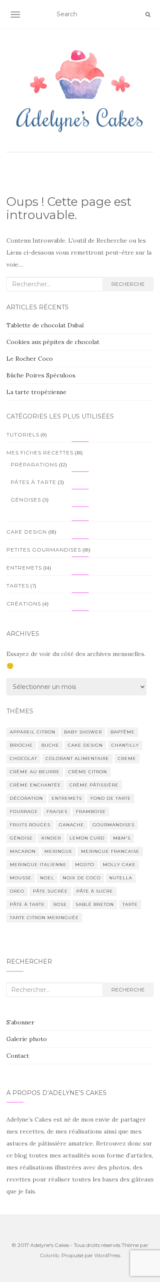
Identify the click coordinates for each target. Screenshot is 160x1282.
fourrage (24, 811)
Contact (17, 1055)
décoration (26, 798)
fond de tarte (110, 798)
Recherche (128, 284)
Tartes (17, 585)
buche (50, 745)
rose (60, 904)
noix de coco (82, 878)
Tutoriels (22, 434)
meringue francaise (110, 851)
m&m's (122, 838)
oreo (17, 891)
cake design (85, 745)
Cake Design (26, 531)
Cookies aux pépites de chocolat (52, 342)
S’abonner (20, 1022)
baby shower (83, 732)
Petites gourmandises (43, 549)
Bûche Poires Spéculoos (41, 375)
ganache (71, 825)
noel (47, 878)
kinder (51, 838)
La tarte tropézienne (36, 392)
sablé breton (95, 904)
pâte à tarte (27, 904)
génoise (21, 838)
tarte (130, 904)
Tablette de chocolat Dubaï (45, 325)
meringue (58, 851)
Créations (23, 603)
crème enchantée (35, 785)
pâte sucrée (50, 891)
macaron (23, 851)
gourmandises (113, 825)
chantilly (125, 745)
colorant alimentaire (77, 758)
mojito (84, 864)
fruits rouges (30, 825)
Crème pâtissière (94, 785)
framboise (91, 811)
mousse (21, 878)
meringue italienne (38, 864)
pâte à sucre (94, 891)
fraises (57, 811)
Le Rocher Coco (29, 358)
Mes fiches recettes (39, 452)
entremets (67, 798)
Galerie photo (26, 1039)
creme (127, 758)
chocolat (23, 758)
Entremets (24, 567)
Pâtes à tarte (33, 482)
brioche (21, 745)
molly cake (119, 864)
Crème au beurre (35, 772)
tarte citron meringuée (44, 917)
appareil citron (32, 732)
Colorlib (49, 1255)
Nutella (120, 878)
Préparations (34, 464)
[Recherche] (148, 14)
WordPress (107, 1255)
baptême (123, 732)
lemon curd (87, 838)
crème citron (87, 772)
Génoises (26, 499)
